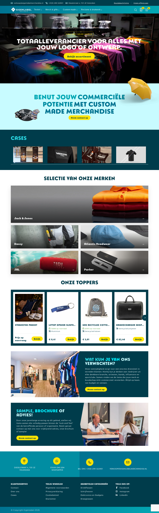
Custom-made (69, 10)
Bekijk (37, 338)
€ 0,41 (52, 339)
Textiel (37, 10)
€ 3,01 (86, 339)
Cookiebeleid (52, 495)
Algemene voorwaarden (57, 487)
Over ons (15, 491)
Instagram (124, 491)
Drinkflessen (87, 487)
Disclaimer (51, 498)
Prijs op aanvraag (20, 338)
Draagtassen (87, 498)
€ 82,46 (120, 339)
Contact (15, 487)
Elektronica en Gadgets (92, 495)
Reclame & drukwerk (90, 10)
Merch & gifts (52, 10)
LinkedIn (123, 495)
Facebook (124, 487)
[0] (141, 9)
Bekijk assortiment (79, 56)
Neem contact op (96, 389)
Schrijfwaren (87, 491)
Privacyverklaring (54, 491)
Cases (14, 495)
